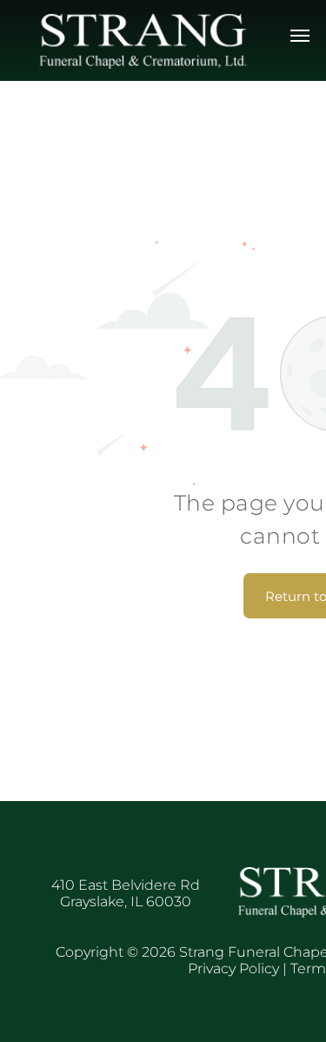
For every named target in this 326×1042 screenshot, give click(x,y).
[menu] (300, 35)
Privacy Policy (233, 968)
